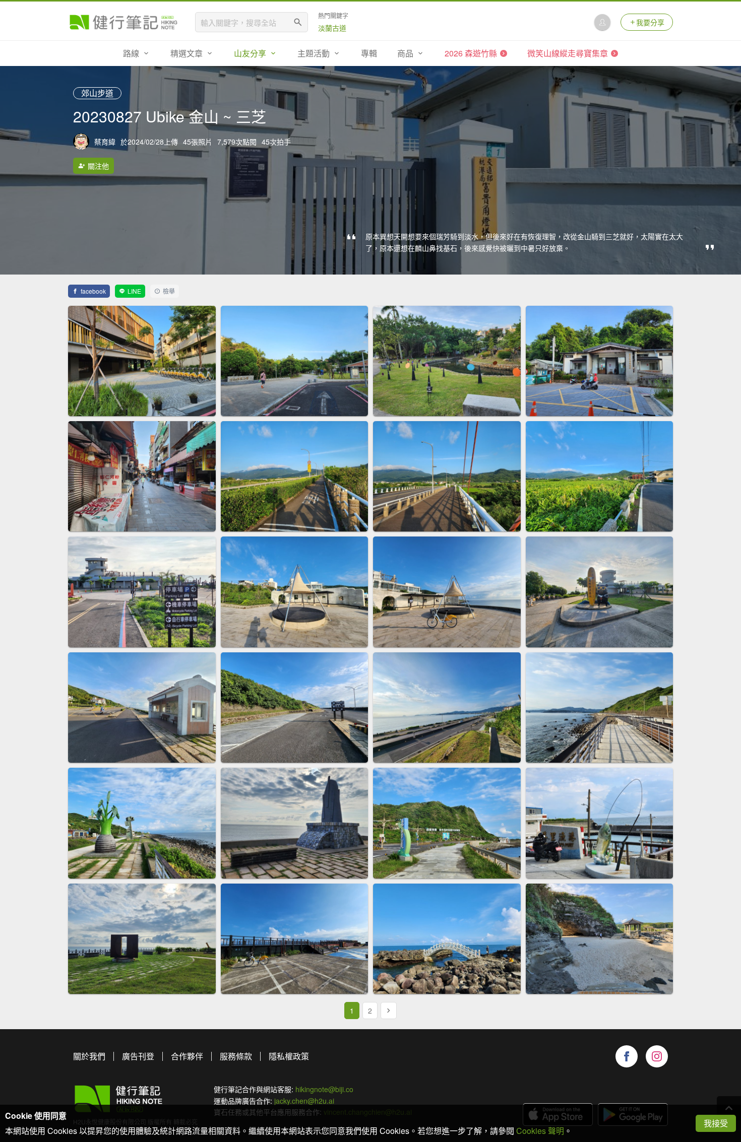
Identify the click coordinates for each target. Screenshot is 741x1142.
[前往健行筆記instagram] (657, 1056)
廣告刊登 (138, 1056)
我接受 (716, 1123)
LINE (134, 291)
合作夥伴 (187, 1056)
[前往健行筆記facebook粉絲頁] (626, 1056)
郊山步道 (97, 93)
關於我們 (89, 1056)
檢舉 (169, 291)
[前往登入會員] (602, 22)
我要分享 (650, 22)
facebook (93, 291)
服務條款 (236, 1056)
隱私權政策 (289, 1056)
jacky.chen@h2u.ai (304, 1101)
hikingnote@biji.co (324, 1089)
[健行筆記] (123, 22)
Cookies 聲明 (540, 1130)
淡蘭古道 (332, 28)
